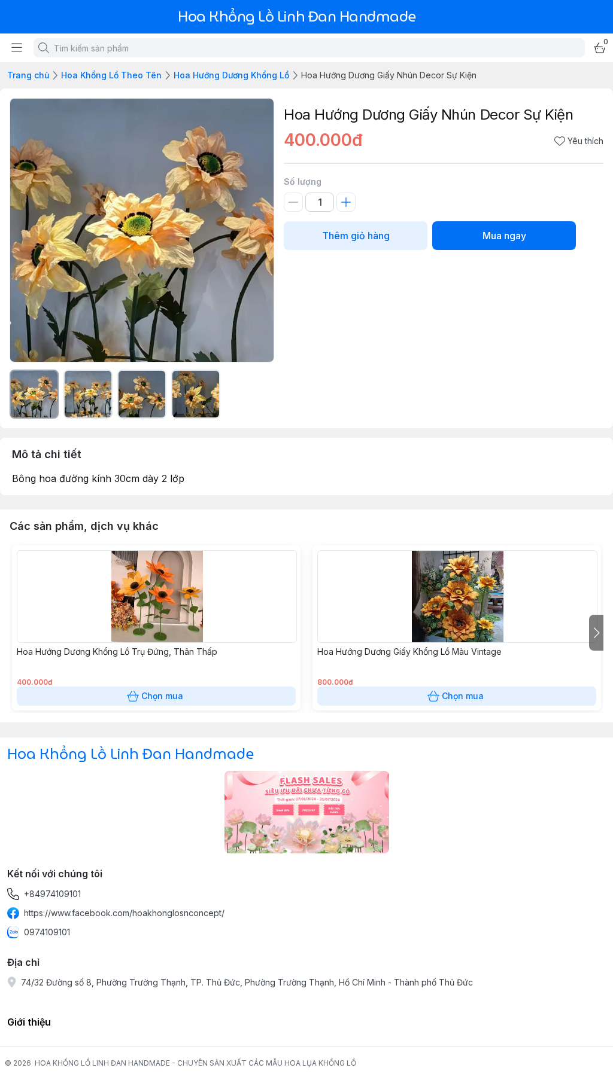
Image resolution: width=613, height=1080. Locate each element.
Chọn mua (162, 696)
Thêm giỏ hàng (356, 236)
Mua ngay (504, 236)
